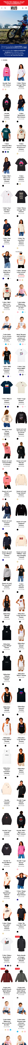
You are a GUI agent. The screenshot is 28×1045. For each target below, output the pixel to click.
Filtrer (5, 60)
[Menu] (2, 8)
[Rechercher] (5, 8)
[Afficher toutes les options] (10, 278)
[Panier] (26, 8)
